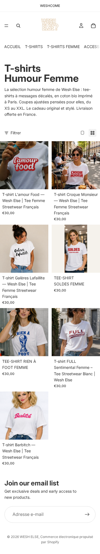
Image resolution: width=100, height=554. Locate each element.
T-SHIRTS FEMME (63, 46)
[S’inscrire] (87, 514)
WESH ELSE (29, 537)
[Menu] (6, 25)
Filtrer (16, 132)
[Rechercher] (18, 26)
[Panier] (93, 26)
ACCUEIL (12, 46)
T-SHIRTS (34, 46)
